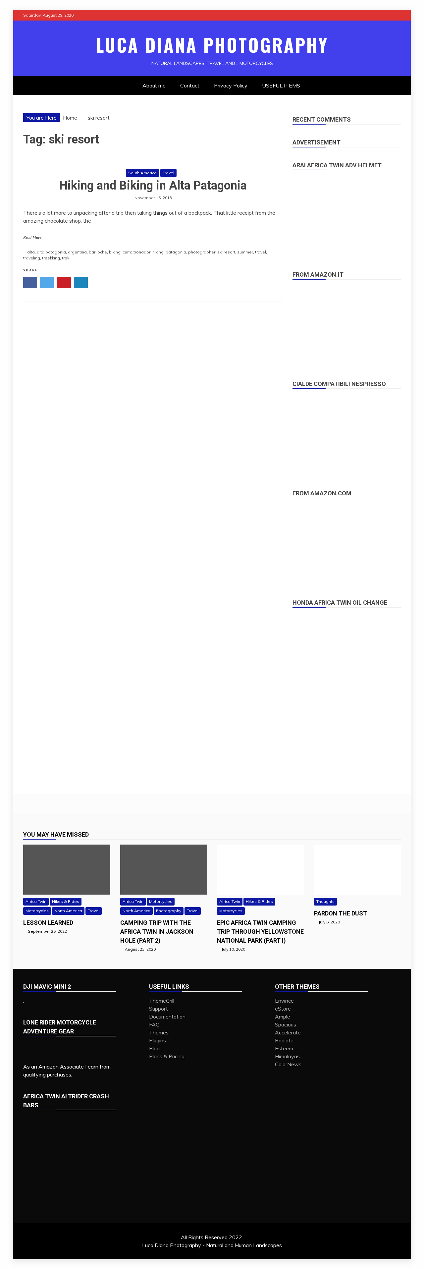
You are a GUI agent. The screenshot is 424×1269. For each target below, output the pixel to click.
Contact (189, 85)
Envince (284, 1000)
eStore (283, 1008)
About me (154, 85)
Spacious (285, 1024)
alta (31, 251)
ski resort (226, 251)
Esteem (284, 1048)
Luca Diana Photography (212, 44)
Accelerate (288, 1032)
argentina (77, 251)
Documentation (167, 1016)
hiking (158, 251)
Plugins (157, 1040)
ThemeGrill (161, 1000)
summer (245, 251)
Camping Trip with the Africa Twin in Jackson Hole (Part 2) (156, 931)
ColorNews (288, 1064)
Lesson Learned (48, 922)
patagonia (176, 251)
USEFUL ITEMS (281, 85)
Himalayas (287, 1056)
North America (68, 910)
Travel (168, 172)
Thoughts (325, 901)
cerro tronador (136, 251)
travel (260, 251)
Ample (282, 1016)
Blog (154, 1048)
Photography (168, 910)
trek (65, 257)
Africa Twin (36, 901)
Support (158, 1008)
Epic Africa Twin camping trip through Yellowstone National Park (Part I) (260, 931)
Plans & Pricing (167, 1056)
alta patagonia (51, 251)
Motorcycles (37, 910)
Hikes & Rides (65, 901)
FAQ (154, 1024)
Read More (32, 237)
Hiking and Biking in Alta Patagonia (153, 186)
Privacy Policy (230, 85)
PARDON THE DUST (340, 913)
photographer (201, 251)
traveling (31, 257)
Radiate (284, 1040)
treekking (51, 257)
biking (115, 251)
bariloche (98, 251)
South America (142, 172)
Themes (159, 1032)
